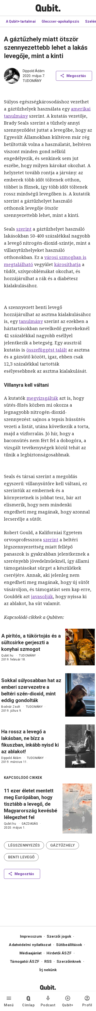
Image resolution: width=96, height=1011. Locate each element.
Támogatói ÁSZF (24, 961)
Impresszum (31, 936)
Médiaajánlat (30, 953)
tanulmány (31, 321)
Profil (87, 1005)
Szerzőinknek (69, 961)
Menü (9, 1005)
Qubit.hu (7, 655)
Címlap (28, 1005)
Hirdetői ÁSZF (59, 953)
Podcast (48, 1005)
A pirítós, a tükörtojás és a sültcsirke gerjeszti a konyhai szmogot (31, 642)
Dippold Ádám (34, 71)
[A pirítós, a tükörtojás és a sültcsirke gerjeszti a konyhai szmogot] (80, 647)
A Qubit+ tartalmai (21, 21)
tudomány (32, 81)
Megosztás (76, 76)
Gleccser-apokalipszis (60, 21)
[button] (24, 845)
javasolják (42, 596)
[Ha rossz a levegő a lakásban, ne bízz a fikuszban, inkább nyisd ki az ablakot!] (80, 746)
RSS (48, 961)
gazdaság (30, 823)
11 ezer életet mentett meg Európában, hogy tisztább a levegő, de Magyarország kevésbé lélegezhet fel (30, 804)
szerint (24, 229)
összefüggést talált (46, 350)
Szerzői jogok (59, 936)
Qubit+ (67, 1005)
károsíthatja (67, 264)
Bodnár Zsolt (10, 706)
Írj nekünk (48, 970)
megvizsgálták (42, 398)
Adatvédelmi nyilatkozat (30, 945)
